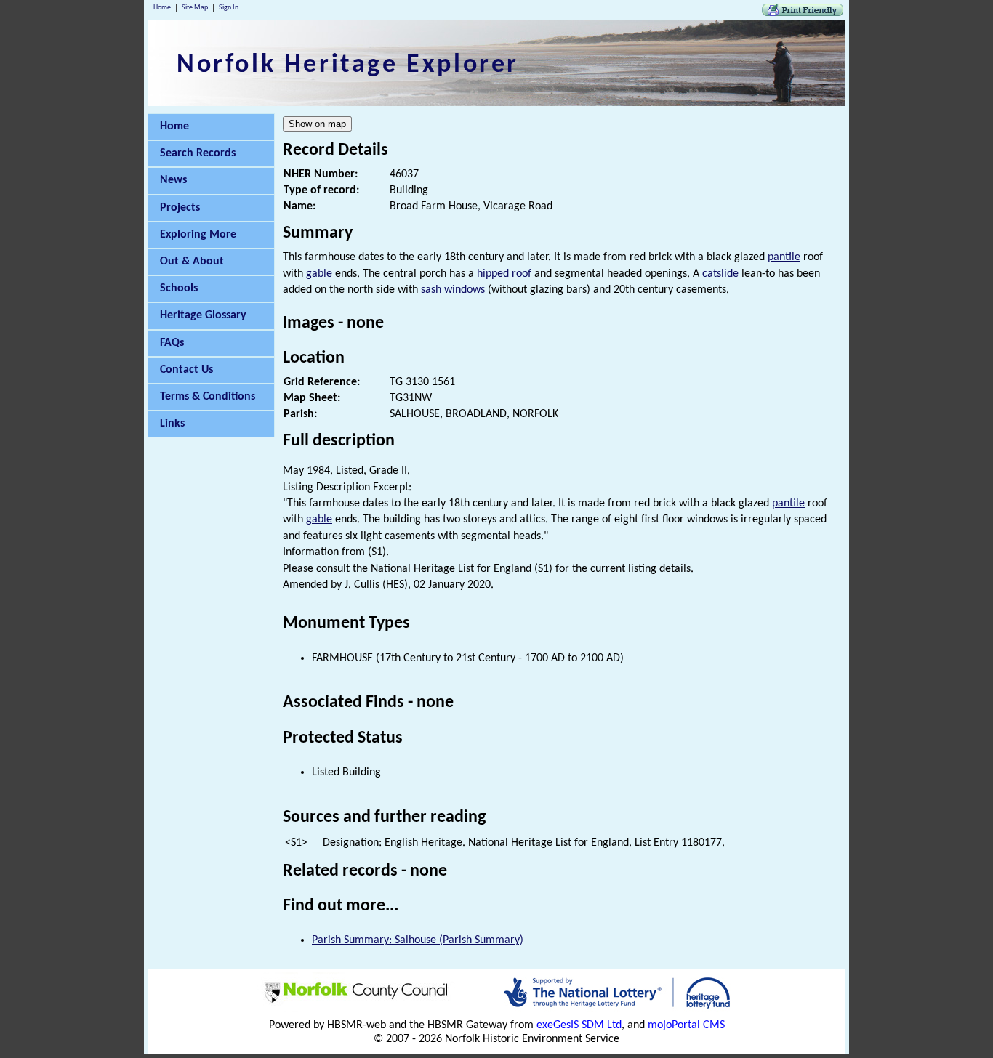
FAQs (172, 343)
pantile (784, 257)
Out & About (192, 261)
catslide (720, 274)
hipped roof (504, 274)
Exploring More (198, 235)
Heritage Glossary (203, 315)
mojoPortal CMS (686, 1025)
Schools (179, 288)
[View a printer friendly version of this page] (802, 13)
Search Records (198, 153)
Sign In (228, 8)
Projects (180, 208)
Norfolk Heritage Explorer (348, 65)
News (173, 180)
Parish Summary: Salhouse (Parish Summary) (417, 940)
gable (319, 274)
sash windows (453, 290)
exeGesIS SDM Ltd (579, 1025)
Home (162, 8)
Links (172, 423)
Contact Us (186, 370)
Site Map (195, 8)
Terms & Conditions (207, 397)
